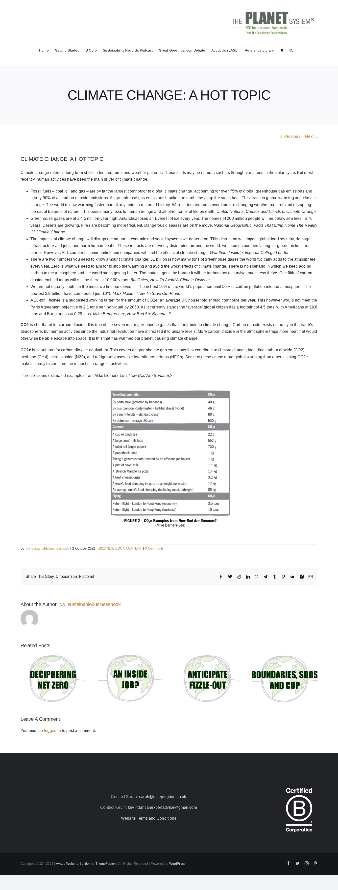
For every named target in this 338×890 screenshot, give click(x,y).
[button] (291, 50)
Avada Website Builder (73, 863)
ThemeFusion (106, 863)
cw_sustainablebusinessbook (47, 548)
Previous (292, 136)
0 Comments (154, 548)
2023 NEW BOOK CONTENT (120, 548)
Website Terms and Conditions (148, 818)
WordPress (177, 863)
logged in (52, 730)
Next (309, 136)
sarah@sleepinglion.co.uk (162, 797)
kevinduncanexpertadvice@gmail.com (162, 807)
